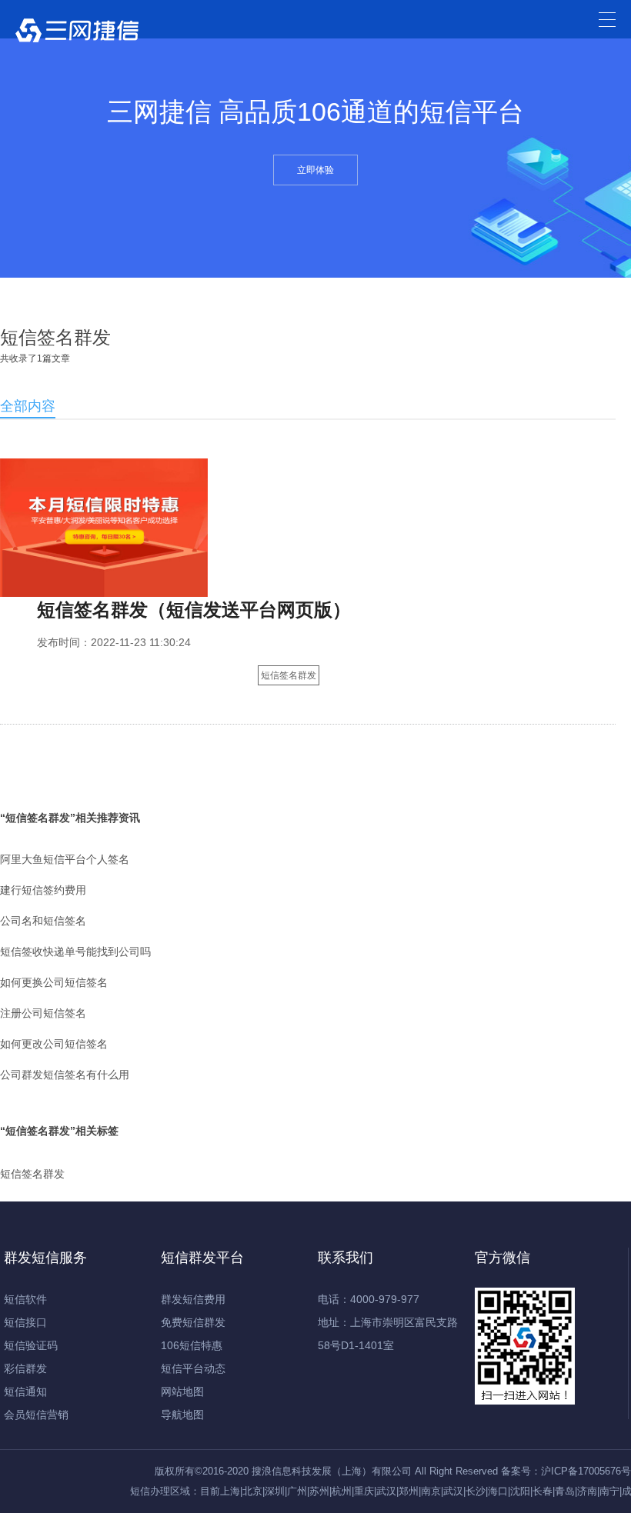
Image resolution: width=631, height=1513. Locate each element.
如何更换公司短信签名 (54, 982)
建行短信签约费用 (43, 890)
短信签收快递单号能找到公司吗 (75, 951)
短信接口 (25, 1322)
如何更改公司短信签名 (54, 1044)
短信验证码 (31, 1345)
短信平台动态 (193, 1368)
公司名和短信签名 (43, 921)
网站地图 (182, 1391)
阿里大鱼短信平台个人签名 (64, 859)
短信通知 (25, 1391)
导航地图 (182, 1414)
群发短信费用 (193, 1299)
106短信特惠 (191, 1345)
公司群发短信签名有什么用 (64, 1074)
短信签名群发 (288, 675)
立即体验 (315, 170)
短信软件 (25, 1299)
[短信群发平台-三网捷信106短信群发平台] (77, 34)
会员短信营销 (36, 1414)
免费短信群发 (193, 1322)
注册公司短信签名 (43, 1013)
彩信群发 (25, 1368)
